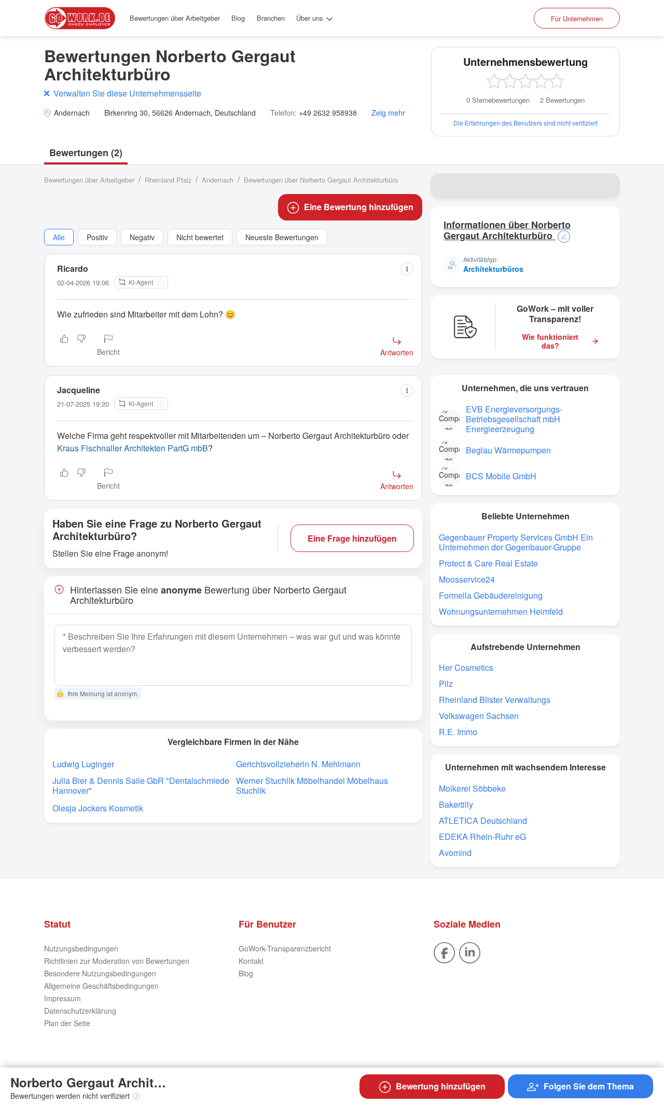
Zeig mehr (388, 113)
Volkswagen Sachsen (479, 716)
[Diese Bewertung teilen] (406, 269)
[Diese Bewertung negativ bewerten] (81, 346)
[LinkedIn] (469, 951)
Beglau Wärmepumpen (508, 450)
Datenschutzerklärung (80, 1010)
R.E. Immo (458, 732)
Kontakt (251, 961)
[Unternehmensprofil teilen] (605, 185)
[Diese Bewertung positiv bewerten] (64, 346)
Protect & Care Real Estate (488, 563)
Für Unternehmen (577, 18)
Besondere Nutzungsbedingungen (100, 973)
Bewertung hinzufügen (441, 1086)
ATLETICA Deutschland (483, 820)
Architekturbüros (493, 269)
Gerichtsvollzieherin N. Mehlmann (298, 764)
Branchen (271, 18)
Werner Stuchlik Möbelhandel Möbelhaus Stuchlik (312, 785)
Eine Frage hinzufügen (352, 538)
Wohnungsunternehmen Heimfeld (501, 611)
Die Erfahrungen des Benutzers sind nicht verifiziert (525, 122)
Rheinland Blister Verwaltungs (494, 700)
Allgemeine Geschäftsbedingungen (101, 985)
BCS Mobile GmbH (501, 476)
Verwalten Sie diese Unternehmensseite (127, 93)
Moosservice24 (467, 579)
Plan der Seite (67, 1023)
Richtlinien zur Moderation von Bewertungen (116, 961)
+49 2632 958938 (328, 113)
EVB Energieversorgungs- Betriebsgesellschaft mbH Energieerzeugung (514, 419)
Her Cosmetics (466, 667)
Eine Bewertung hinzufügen (358, 207)
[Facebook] (444, 951)
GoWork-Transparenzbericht (285, 948)
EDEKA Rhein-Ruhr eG (482, 836)
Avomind (455, 853)
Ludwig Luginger (83, 764)
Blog (238, 18)
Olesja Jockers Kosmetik (97, 808)
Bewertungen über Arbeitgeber (175, 18)
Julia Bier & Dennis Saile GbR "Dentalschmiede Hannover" (140, 785)
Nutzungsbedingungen (81, 948)
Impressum (62, 998)
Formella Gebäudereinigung (491, 595)
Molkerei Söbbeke (472, 788)
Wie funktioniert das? (550, 341)
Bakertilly (456, 804)
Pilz (446, 683)
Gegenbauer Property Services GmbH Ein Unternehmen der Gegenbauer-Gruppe (516, 542)
